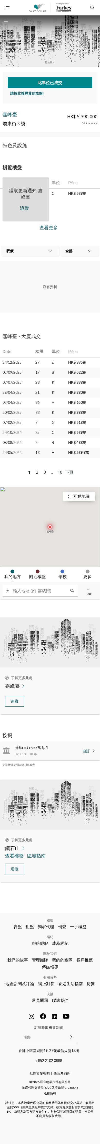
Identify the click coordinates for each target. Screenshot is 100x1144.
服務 (50, 920)
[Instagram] (31, 1016)
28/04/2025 (12, 392)
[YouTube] (66, 1016)
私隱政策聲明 (40, 1074)
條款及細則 (62, 1074)
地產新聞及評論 (19, 983)
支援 (50, 994)
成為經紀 (60, 943)
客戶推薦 (84, 959)
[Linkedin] (54, 1016)
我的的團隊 (62, 959)
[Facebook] (43, 1016)
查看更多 (48, 227)
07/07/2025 (12, 382)
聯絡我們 (60, 1000)
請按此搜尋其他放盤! (27, 93)
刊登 (62, 926)
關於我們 (50, 953)
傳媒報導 (50, 966)
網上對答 (46, 983)
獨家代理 (46, 926)
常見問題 (40, 1000)
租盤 (30, 926)
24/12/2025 (12, 362)
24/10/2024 (12, 432)
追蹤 (15, 701)
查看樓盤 (14, 855)
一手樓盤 (78, 926)
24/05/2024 (12, 452)
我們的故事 (17, 959)
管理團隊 (40, 959)
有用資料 (50, 977)
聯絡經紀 (40, 943)
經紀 (50, 937)
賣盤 (18, 926)
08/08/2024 (12, 442)
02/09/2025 (12, 372)
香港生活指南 (70, 983)
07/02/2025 (12, 422)
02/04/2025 (12, 402)
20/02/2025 (12, 412)
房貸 (91, 983)
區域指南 (36, 855)
